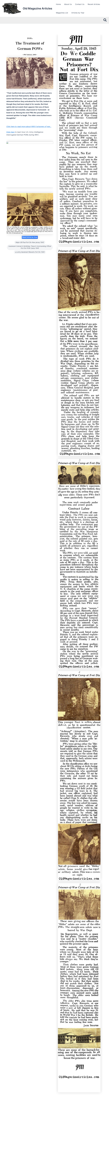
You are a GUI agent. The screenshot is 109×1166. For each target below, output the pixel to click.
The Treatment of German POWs (29, 45)
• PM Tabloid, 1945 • (30, 55)
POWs (29, 38)
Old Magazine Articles (37, 8)
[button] (105, 20)
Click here (10, 132)
